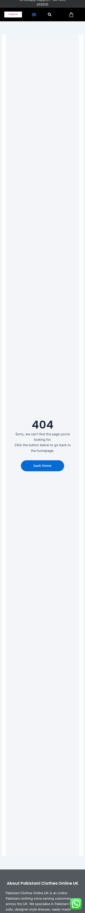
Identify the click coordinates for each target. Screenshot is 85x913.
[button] (34, 14)
